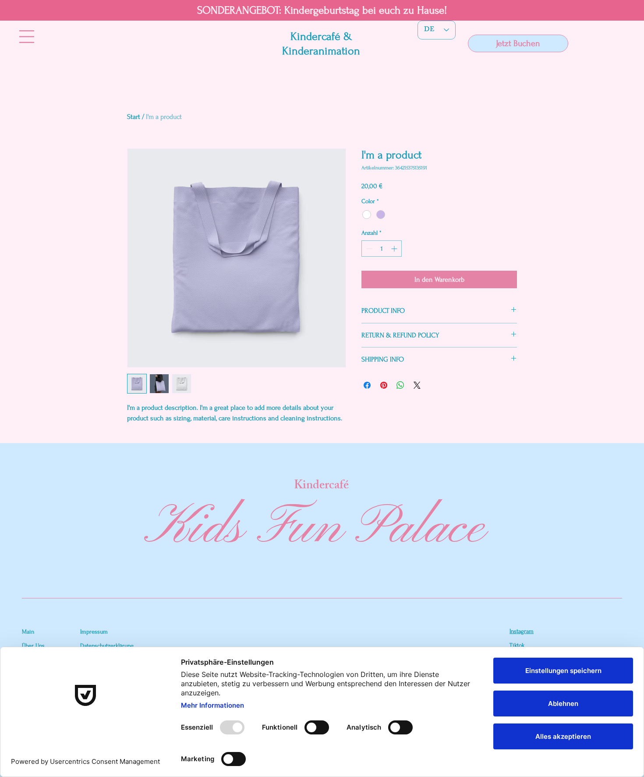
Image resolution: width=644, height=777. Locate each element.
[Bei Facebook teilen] (367, 385)
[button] (26, 36)
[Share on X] (417, 385)
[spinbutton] (381, 248)
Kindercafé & (321, 36)
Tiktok (517, 645)
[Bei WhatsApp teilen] (400, 385)
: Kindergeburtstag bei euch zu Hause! (363, 10)
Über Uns (33, 645)
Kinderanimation (321, 51)
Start (133, 117)
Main (28, 631)
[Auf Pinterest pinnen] (384, 385)
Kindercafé (321, 486)
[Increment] (394, 248)
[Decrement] (368, 248)
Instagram (522, 631)
